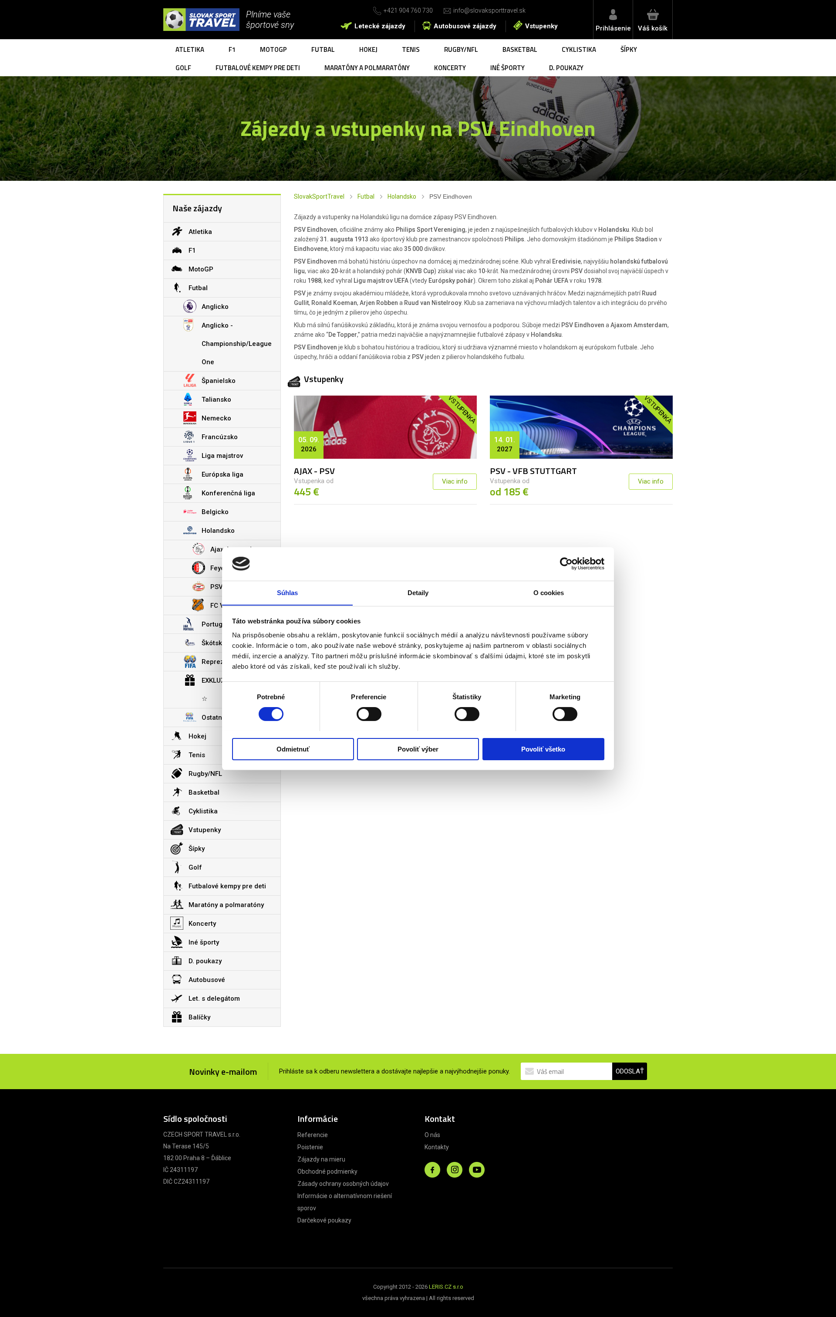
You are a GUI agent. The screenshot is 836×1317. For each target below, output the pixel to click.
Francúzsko (220, 437)
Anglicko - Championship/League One (237, 344)
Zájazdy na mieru (321, 1159)
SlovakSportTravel (319, 196)
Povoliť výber (418, 748)
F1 (232, 49)
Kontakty (437, 1147)
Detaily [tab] (418, 592)
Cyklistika (579, 49)
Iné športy (507, 68)
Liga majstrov (222, 456)
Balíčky (199, 1017)
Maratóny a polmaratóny (367, 68)
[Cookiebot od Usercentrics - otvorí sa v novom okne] (566, 563)
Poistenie (310, 1147)
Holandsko (402, 196)
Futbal (323, 49)
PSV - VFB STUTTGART (533, 470)
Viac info (455, 481)
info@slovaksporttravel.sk (489, 10)
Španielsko (219, 381)
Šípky (628, 49)
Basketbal (519, 49)
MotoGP (273, 49)
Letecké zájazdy (379, 26)
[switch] (369, 714)
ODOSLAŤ (630, 1071)
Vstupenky (541, 26)
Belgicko (215, 512)
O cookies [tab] (548, 592)
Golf (183, 68)
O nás (432, 1134)
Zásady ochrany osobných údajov (343, 1183)
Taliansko (216, 399)
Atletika (189, 49)
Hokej (368, 49)
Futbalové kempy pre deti (258, 68)
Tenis (411, 49)
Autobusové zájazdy (465, 26)
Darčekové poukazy (324, 1220)
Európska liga (222, 474)
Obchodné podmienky (327, 1171)
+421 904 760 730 (408, 10)
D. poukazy (566, 68)
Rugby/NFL (461, 49)
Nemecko (216, 418)
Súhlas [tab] (287, 592)
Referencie (312, 1134)
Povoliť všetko (543, 748)
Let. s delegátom (214, 998)
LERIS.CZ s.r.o (446, 1286)
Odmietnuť (293, 748)
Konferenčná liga (228, 493)
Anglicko (215, 307)
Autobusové (207, 980)
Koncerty (450, 68)
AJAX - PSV (314, 470)
